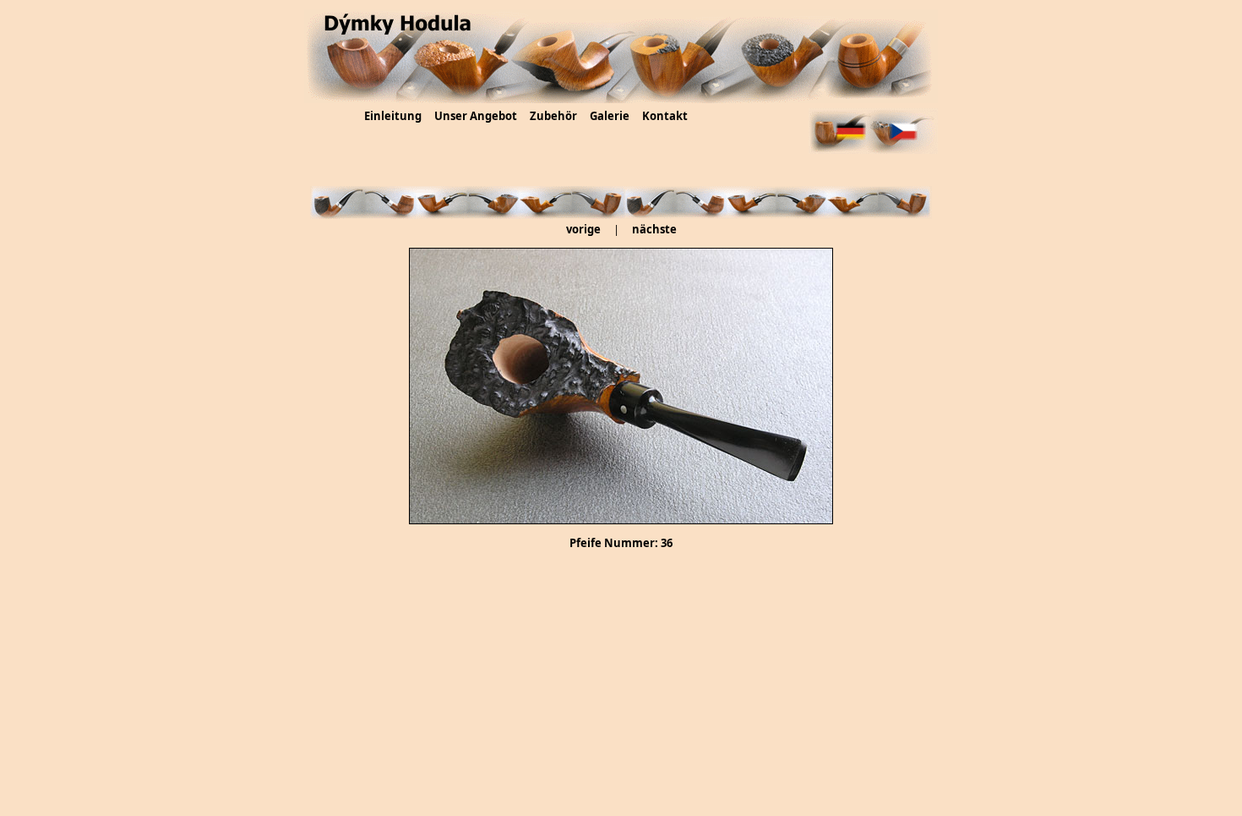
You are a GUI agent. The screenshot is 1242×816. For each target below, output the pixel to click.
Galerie (609, 115)
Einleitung (393, 115)
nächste (654, 229)
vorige (583, 229)
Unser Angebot (475, 115)
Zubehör (553, 115)
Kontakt (665, 115)
